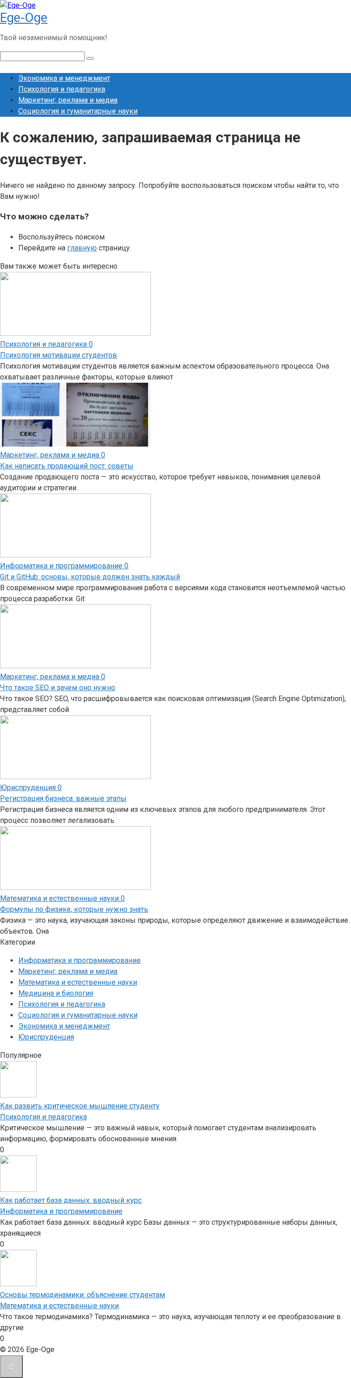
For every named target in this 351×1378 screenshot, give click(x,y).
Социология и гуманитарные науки (78, 111)
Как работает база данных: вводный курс (71, 1200)
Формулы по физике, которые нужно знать (74, 909)
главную (82, 248)
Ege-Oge (24, 17)
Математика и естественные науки (77, 982)
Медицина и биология (55, 993)
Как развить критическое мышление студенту (80, 1106)
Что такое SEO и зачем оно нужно (57, 687)
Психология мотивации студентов (58, 355)
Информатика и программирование (79, 960)
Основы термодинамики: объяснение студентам (82, 1294)
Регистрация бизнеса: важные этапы (63, 798)
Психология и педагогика (61, 89)
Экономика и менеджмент (64, 78)
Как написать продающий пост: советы (66, 466)
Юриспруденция (46, 1037)
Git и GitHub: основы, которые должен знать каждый (90, 576)
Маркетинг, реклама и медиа (67, 100)
